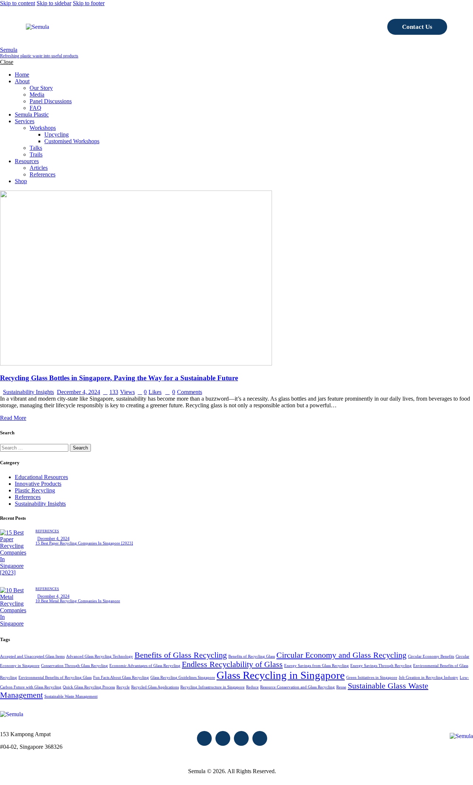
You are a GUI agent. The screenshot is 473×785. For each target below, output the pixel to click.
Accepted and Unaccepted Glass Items (32, 656)
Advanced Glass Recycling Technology (99, 656)
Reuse (341, 687)
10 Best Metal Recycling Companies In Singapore (77, 601)
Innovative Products (38, 484)
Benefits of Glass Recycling (181, 655)
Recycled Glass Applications (155, 687)
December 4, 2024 (78, 392)
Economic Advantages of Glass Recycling (144, 666)
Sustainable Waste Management (71, 696)
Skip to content (17, 3)
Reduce (252, 687)
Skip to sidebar (54, 3)
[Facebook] (222, 738)
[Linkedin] (259, 738)
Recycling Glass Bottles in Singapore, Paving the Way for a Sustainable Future (119, 378)
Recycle (123, 687)
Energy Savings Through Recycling (381, 666)
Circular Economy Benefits (431, 656)
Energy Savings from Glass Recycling (316, 666)
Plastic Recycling (35, 490)
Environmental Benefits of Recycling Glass (55, 677)
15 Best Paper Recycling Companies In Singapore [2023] (84, 543)
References (28, 497)
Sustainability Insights (28, 392)
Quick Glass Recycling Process (89, 687)
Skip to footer (89, 3)
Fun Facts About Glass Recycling (121, 677)
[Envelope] (204, 738)
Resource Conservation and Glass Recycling (297, 687)
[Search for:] (35, 447)
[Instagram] (241, 738)
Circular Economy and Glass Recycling (341, 655)
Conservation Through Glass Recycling (74, 666)
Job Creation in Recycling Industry (428, 677)
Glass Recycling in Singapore (281, 675)
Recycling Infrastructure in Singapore (212, 687)
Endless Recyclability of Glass (232, 664)
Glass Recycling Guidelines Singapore (182, 677)
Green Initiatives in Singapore (371, 677)
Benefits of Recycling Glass (251, 656)
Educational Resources (41, 477)
